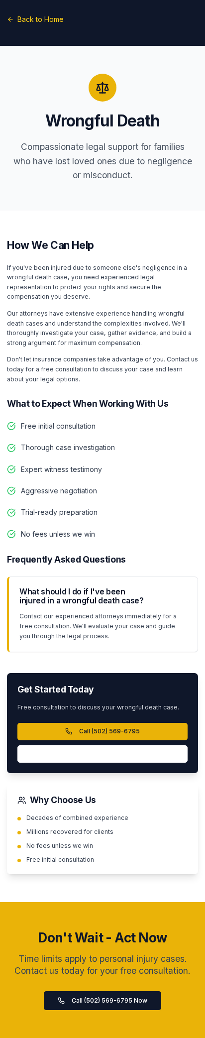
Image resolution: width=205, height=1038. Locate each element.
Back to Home (40, 19)
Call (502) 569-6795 (109, 731)
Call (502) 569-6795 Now (109, 1000)
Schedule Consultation (103, 754)
